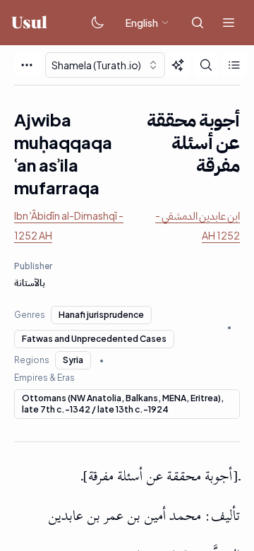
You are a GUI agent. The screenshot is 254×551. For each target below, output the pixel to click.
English (142, 22)
